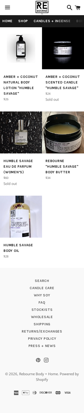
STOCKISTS (42, 310)
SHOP (23, 21)
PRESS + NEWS (42, 346)
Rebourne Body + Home (38, 373)
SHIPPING (42, 324)
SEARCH (42, 281)
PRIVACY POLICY (42, 339)
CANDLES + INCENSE (52, 21)
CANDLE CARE (42, 288)
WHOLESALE (42, 317)
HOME (7, 21)
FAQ (41, 302)
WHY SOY (42, 295)
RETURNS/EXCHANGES (42, 331)
